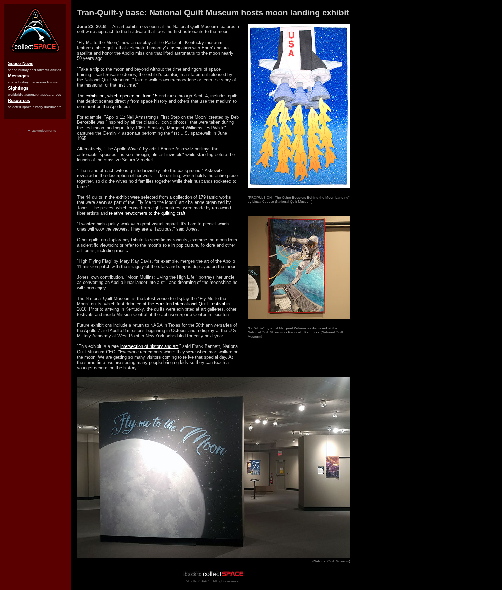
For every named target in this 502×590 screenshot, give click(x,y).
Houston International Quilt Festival (190, 303)
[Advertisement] (35, 235)
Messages (18, 75)
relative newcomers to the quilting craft (147, 213)
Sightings (18, 88)
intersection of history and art (149, 346)
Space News (20, 63)
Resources (19, 100)
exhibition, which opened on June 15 (121, 96)
